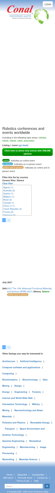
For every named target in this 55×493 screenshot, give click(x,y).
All (8, 220)
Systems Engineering (13, 440)
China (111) (9, 205)
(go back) (23, 145)
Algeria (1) (8, 187)
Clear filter (7, 183)
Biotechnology (30, 379)
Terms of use (22, 480)
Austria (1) (8, 193)
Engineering (21, 391)
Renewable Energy (40, 422)
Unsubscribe (38, 474)
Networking (8, 459)
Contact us (42, 477)
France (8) (8, 211)
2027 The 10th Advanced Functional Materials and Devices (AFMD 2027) (29, 290)
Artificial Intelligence (31, 361)
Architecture (8, 361)
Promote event (25, 477)
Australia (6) (9, 190)
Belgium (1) (8, 196)
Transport (10, 428)
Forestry (36, 391)
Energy (6, 391)
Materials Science (28, 459)
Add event (8, 477)
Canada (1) (8, 202)
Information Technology (14, 404)
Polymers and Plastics (13, 422)
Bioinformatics (10, 379)
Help (36, 480)
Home (10, 474)
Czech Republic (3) (12, 208)
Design (18, 385)
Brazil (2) (7, 199)
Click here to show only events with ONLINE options (28, 152)
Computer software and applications (21, 367)
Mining (5, 410)
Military (36, 404)
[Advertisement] (14, 80)
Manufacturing (27, 447)
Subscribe (22, 474)
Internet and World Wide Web (17, 397)
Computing (8, 373)
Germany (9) (9, 214)
